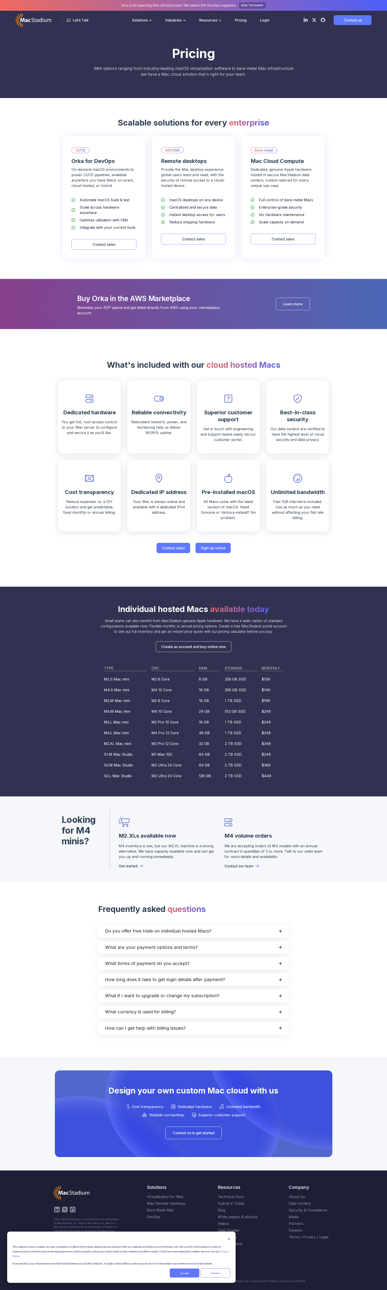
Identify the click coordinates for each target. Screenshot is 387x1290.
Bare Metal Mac (160, 1210)
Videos (223, 1223)
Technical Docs (231, 1196)
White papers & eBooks (238, 1217)
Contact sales (103, 244)
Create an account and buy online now (193, 646)
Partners (296, 1223)
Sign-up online (213, 548)
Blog (221, 1210)
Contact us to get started (193, 1133)
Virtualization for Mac (165, 1196)
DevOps (153, 1217)
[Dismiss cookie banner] (229, 1239)
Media (294, 1217)
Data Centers (300, 1203)
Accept (185, 1273)
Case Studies (228, 1230)
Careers (295, 1230)
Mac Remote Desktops (166, 1203)
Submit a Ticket (231, 1203)
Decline (215, 1273)
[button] (142, 20)
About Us (297, 1196)
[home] (33, 20)
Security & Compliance (308, 1210)
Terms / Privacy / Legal (308, 1237)
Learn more (293, 304)
